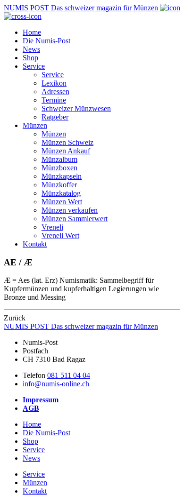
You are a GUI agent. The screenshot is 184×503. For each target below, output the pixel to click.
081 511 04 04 (68, 375)
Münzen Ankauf (66, 151)
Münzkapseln (62, 176)
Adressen (55, 92)
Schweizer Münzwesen (76, 108)
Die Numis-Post (46, 41)
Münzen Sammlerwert (75, 219)
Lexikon (54, 83)
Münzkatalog (61, 193)
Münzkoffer (59, 185)
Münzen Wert (62, 202)
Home (32, 32)
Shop (30, 58)
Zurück (14, 318)
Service (34, 66)
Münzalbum (59, 159)
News (31, 49)
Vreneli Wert (60, 236)
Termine (54, 100)
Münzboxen (59, 168)
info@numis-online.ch (56, 384)
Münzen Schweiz (67, 142)
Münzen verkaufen (70, 210)
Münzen (35, 125)
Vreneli (52, 227)
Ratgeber (55, 117)
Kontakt (35, 244)
